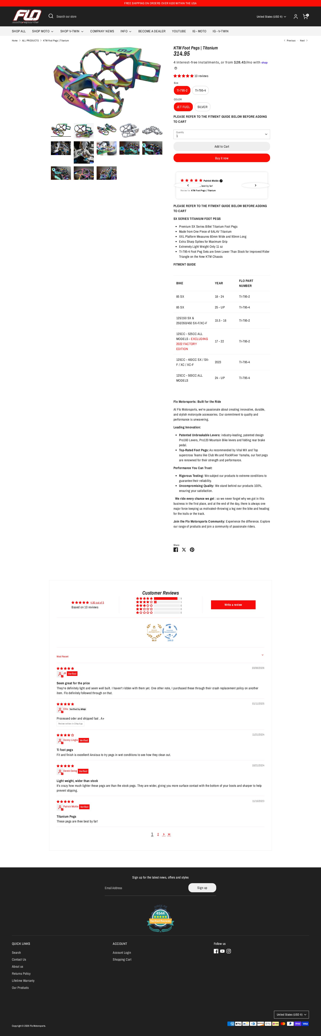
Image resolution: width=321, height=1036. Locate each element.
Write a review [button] (233, 605)
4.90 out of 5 (97, 602)
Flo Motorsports (38, 1025)
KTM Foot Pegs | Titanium (56, 40)
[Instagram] (228, 951)
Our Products (20, 987)
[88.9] (154, 631)
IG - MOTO (199, 31)
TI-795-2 (182, 90)
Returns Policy (21, 973)
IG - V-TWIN (220, 31)
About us (17, 966)
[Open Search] (51, 16)
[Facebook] (216, 951)
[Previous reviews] (188, 185)
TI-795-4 (200, 90)
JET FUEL (183, 107)
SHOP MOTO (41, 31)
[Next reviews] (255, 185)
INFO (124, 31)
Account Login (122, 952)
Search (16, 952)
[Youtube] (222, 951)
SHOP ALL (19, 31)
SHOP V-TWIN (70, 31)
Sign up (202, 887)
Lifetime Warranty (23, 980)
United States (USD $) (269, 17)
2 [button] (158, 834)
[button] (184, 76)
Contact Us (19, 959)
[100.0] (169, 631)
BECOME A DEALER (152, 31)
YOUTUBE (179, 31)
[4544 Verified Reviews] (160, 933)
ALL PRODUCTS (30, 40)
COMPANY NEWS (102, 31)
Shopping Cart (122, 959)
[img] (65, 668)
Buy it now (222, 158)
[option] (106, 84)
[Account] (295, 16)
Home (15, 40)
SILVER (202, 107)
